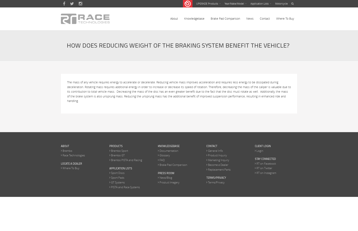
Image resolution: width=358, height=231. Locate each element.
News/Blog (166, 178)
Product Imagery (169, 182)
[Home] (85, 18)
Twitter (72, 4)
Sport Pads (117, 178)
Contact (265, 18)
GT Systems (118, 182)
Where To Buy (285, 18)
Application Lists (259, 3)
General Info (215, 151)
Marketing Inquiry (218, 160)
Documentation (169, 151)
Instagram (80, 4)
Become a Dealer (218, 165)
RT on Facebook (266, 163)
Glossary (165, 155)
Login (259, 151)
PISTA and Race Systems (125, 187)
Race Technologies (74, 155)
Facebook (64, 4)
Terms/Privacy (216, 182)
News (250, 18)
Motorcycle (281, 3)
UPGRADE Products (207, 3)
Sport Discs (118, 173)
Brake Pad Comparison (225, 18)
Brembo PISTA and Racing (126, 160)
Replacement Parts (219, 169)
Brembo (67, 151)
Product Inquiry (217, 155)
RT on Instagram (266, 173)
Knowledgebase (194, 18)
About (174, 18)
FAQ (162, 160)
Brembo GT (118, 155)
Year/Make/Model (235, 3)
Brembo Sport (119, 151)
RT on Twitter (264, 168)
